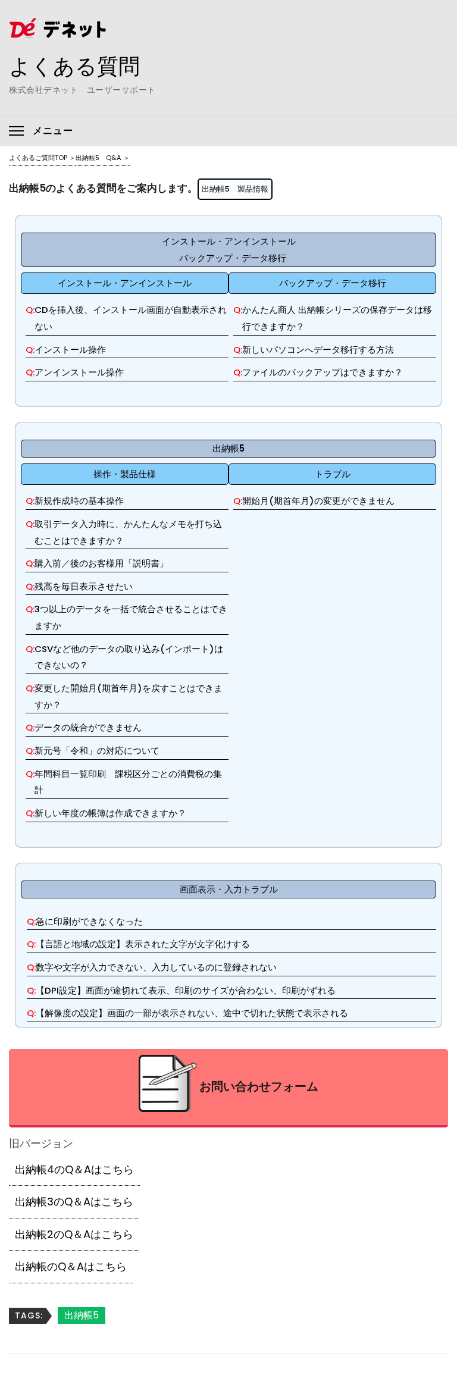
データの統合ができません (88, 727)
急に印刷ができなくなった (89, 921)
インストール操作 (70, 349)
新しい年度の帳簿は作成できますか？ (110, 813)
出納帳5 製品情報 (235, 189)
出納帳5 (81, 1315)
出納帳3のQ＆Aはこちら (74, 1201)
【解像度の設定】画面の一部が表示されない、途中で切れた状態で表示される (192, 1013)
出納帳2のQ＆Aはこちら (74, 1234)
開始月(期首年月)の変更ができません (318, 500)
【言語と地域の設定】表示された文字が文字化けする (143, 944)
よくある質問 (74, 66)
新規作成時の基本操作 (79, 500)
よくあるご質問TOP (38, 157)
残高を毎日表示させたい (84, 586)
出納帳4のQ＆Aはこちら (74, 1169)
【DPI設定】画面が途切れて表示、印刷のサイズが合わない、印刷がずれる (186, 990)
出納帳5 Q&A (98, 157)
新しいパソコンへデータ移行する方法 (318, 349)
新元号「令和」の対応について (97, 750)
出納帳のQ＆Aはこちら (71, 1266)
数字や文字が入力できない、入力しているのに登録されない (156, 967)
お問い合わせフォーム (258, 1086)
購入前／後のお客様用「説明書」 (101, 563)
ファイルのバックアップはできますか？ (322, 372)
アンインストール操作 (79, 372)
